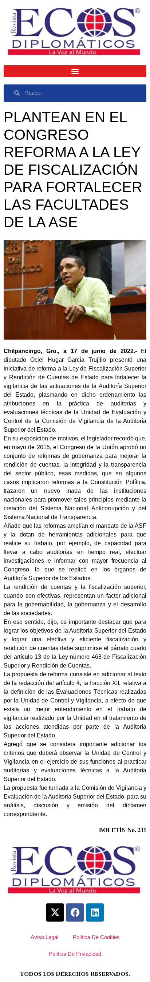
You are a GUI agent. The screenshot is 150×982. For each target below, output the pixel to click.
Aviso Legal (44, 937)
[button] (75, 71)
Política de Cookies (96, 937)
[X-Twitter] (55, 912)
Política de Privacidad (75, 954)
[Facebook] (75, 912)
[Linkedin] (95, 912)
